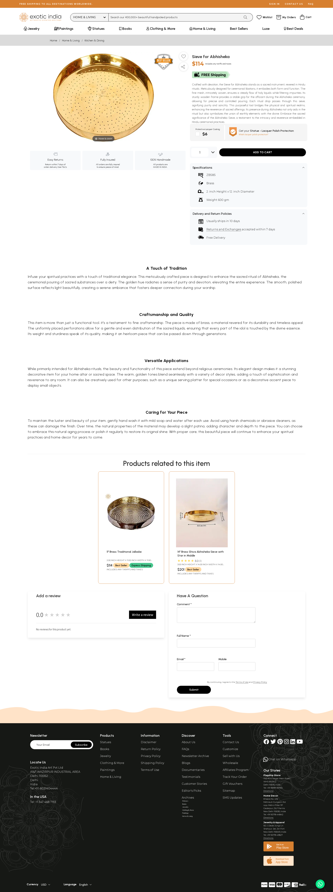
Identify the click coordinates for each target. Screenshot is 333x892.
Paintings (107, 770)
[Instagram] (286, 742)
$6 (204, 133)
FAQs (185, 749)
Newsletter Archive (195, 756)
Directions (268, 791)
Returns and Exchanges (223, 229)
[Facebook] (266, 742)
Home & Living (71, 40)
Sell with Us (231, 756)
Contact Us (231, 742)
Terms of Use (242, 682)
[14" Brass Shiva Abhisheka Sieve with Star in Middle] (202, 546)
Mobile (222, 659)
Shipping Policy (152, 763)
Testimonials (191, 776)
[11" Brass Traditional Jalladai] (131, 546)
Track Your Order (235, 776)
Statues (105, 742)
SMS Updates (232, 797)
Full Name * (184, 635)
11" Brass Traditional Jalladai (124, 551)
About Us (188, 742)
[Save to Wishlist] (183, 58)
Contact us (294, 4)
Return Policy (150, 749)
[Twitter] (273, 742)
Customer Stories (194, 783)
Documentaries (193, 770)
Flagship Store (272, 775)
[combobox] (174, 17)
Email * (181, 659)
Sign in (274, 4)
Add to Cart (262, 152)
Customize (230, 749)
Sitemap (229, 790)
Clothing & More (112, 763)
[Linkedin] (292, 742)
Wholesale (230, 763)
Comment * (184, 604)
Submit (194, 689)
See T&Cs (62, 167)
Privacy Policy (260, 682)
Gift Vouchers (232, 783)
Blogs (186, 763)
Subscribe (81, 744)
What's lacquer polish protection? (253, 134)
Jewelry (105, 756)
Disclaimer (148, 742)
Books (104, 749)
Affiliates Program (236, 770)
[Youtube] (300, 742)
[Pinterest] (280, 742)
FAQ (311, 4)
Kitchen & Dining (94, 40)
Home (53, 40)
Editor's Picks (191, 790)
